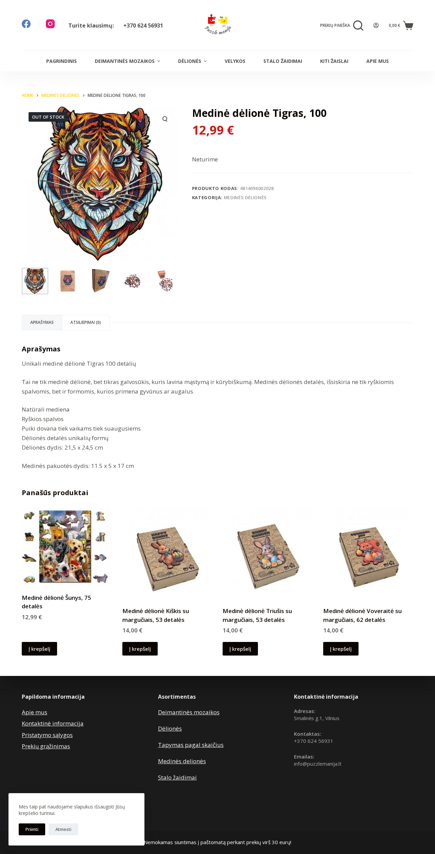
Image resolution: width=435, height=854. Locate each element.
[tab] (42, 322)
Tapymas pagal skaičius (191, 745)
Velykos (235, 61)
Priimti (31, 829)
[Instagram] (50, 23)
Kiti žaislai (334, 61)
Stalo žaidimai (282, 61)
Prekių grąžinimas (46, 746)
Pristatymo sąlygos (47, 735)
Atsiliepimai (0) (85, 322)
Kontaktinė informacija (53, 723)
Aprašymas (42, 322)
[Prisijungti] (376, 25)
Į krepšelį (39, 648)
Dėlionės (189, 61)
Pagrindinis (61, 61)
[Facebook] (26, 23)
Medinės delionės (182, 761)
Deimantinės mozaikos (125, 61)
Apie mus (377, 61)
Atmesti (63, 829)
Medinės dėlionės (245, 197)
